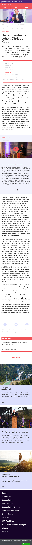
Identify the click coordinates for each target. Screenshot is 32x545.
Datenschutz (6, 500)
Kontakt (4, 493)
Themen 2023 (9, 72)
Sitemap (4, 528)
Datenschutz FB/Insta (10, 507)
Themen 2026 (9, 65)
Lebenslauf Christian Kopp (9, 349)
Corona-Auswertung (11, 77)
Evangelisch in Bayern (6, 4)
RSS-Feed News (8, 521)
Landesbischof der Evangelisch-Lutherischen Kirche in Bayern (14, 343)
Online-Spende (7, 514)
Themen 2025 (9, 67)
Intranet (4, 532)
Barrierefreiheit (7, 503)
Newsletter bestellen (10, 511)
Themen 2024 (9, 70)
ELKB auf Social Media (11, 74)
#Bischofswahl (5, 330)
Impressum (6, 496)
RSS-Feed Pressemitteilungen (13, 525)
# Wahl (14, 330)
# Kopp (14, 332)
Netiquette (5, 518)
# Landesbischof (22, 330)
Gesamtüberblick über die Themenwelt (14, 79)
